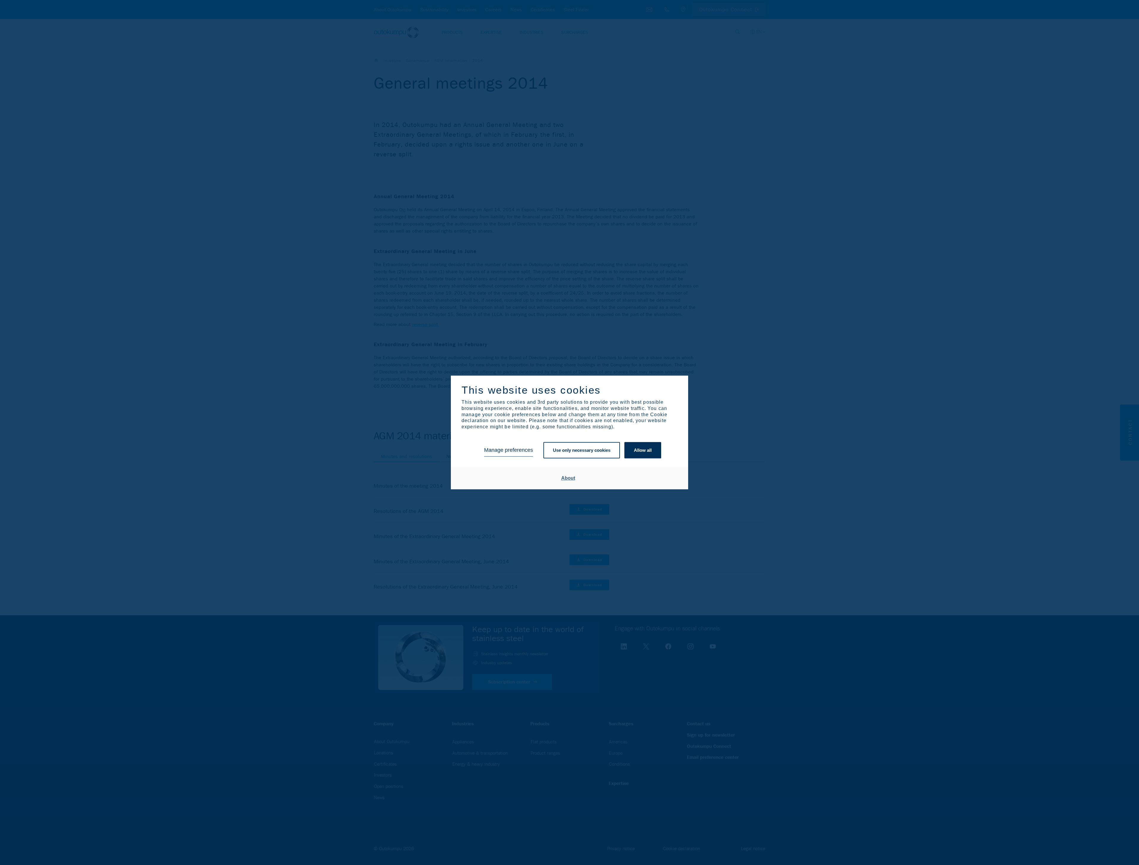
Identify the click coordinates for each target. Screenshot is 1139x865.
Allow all (643, 450)
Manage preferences (508, 450)
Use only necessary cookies (581, 450)
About (568, 478)
